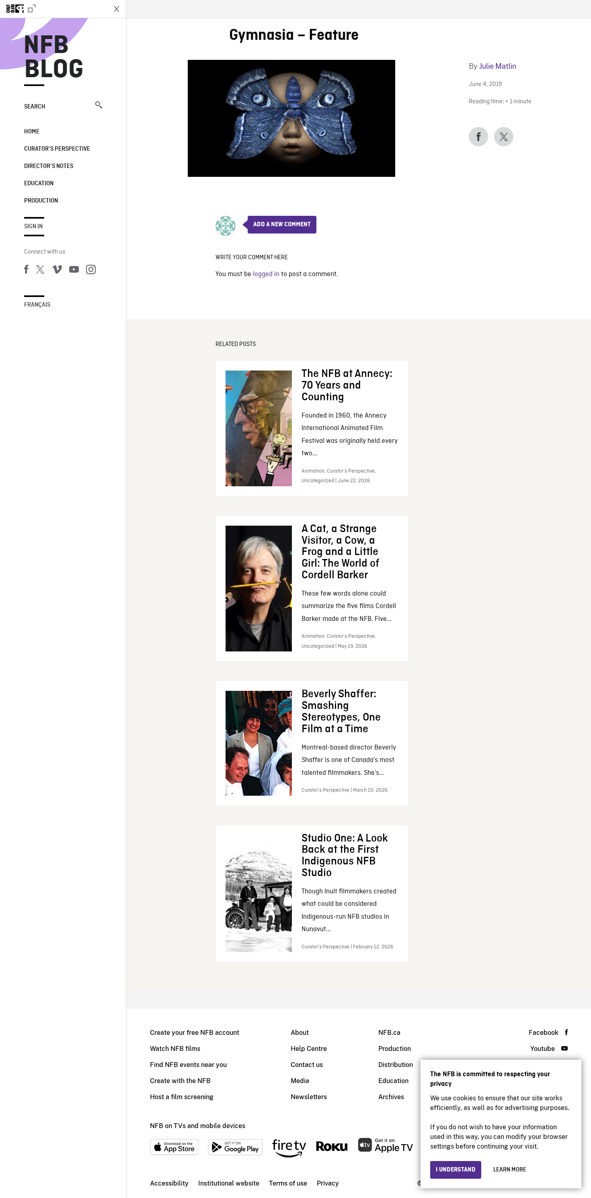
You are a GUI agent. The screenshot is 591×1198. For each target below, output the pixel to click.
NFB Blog (54, 58)
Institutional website (228, 1183)
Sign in (33, 226)
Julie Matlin (497, 66)
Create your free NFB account (194, 1032)
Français (37, 305)
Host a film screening (181, 1097)
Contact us (307, 1065)
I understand (456, 1170)
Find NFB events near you (188, 1065)
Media (300, 1081)
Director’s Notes (48, 166)
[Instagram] (91, 271)
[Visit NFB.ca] (53, 8)
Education (38, 183)
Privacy (328, 1183)
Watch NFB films (175, 1049)
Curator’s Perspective (57, 149)
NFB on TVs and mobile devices (197, 1126)
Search (34, 107)
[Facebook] (26, 271)
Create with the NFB (180, 1081)
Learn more (509, 1170)
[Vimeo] (57, 271)
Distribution (395, 1065)
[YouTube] (74, 271)
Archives (391, 1097)
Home (31, 132)
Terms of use (288, 1183)
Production (41, 201)
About (300, 1032)
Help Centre (309, 1049)
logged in (266, 274)
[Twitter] (40, 271)
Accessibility (169, 1183)
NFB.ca (389, 1032)
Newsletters (309, 1097)
